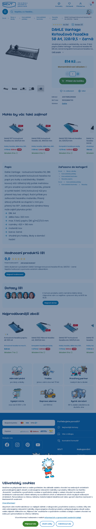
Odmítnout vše (64, 524)
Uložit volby (47, 524)
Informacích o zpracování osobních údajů (62, 517)
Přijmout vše (30, 524)
